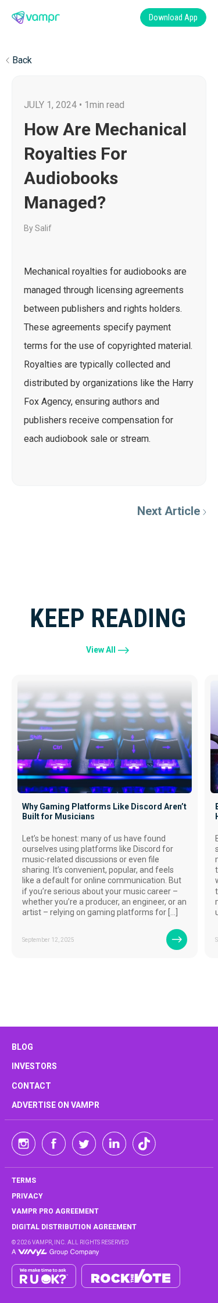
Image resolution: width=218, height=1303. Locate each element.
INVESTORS (34, 1066)
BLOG (22, 1047)
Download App (173, 17)
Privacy (27, 1196)
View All (101, 649)
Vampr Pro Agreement (55, 1211)
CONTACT (31, 1085)
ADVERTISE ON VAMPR (55, 1105)
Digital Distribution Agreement (74, 1227)
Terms (24, 1180)
